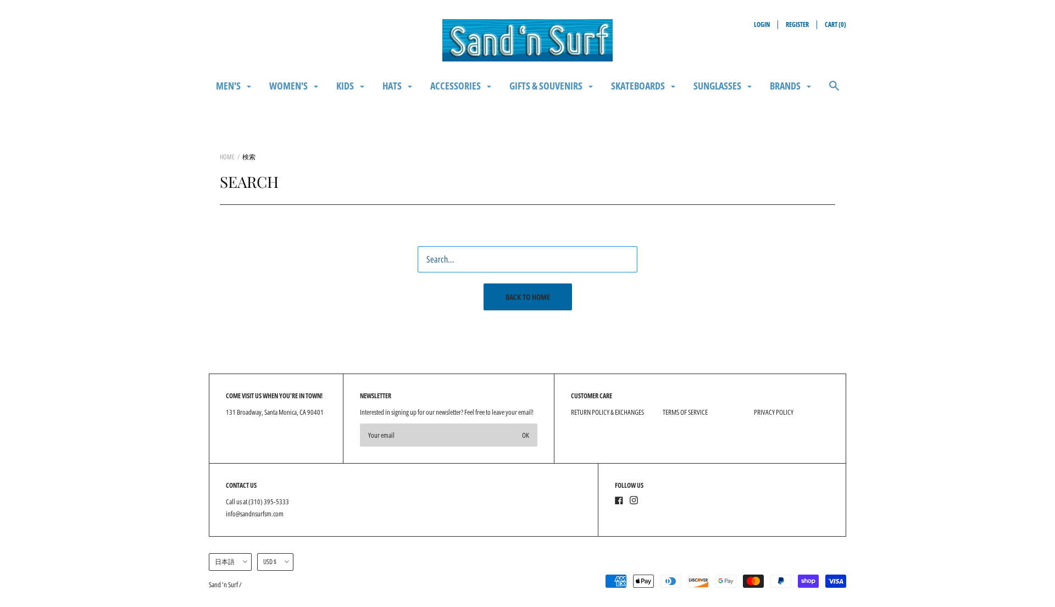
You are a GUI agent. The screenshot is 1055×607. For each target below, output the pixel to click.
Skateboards (639, 85)
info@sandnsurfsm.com (255, 514)
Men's (229, 85)
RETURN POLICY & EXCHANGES (607, 412)
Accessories (456, 85)
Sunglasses (718, 85)
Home (227, 157)
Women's (289, 85)
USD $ (269, 561)
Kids (346, 85)
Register (797, 24)
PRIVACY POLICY (773, 412)
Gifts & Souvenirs (546, 85)
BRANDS (786, 85)
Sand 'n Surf (224, 584)
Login (762, 24)
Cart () (835, 24)
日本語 (225, 561)
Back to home (528, 297)
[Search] (834, 91)
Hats (392, 85)
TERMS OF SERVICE (685, 412)
